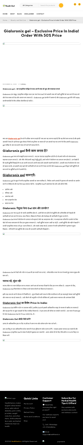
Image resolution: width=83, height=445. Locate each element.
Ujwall (23, 84)
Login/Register (69, 5)
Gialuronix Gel (12, 302)
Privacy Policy (29, 408)
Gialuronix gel (14, 175)
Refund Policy (29, 412)
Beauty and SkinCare (18, 20)
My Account (28, 404)
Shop (26, 421)
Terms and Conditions (32, 417)
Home (5, 20)
